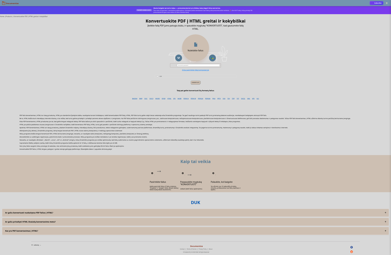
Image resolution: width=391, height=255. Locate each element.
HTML (169, 98)
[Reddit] (355, 252)
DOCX (151, 98)
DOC (145, 98)
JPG (174, 98)
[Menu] (386, 3)
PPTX (219, 98)
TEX (228, 98)
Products (9, 16)
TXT (238, 98)
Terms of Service (192, 249)
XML (248, 98)
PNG (213, 98)
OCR (161, 76)
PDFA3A (207, 98)
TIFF (233, 98)
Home (2, 16)
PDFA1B (193, 98)
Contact (182, 249)
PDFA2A (200, 98)
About (211, 249)
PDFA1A (186, 98)
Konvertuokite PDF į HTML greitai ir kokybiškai (31, 16)
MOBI (179, 98)
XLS (258, 98)
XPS (253, 98)
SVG (224, 98)
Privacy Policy (203, 249)
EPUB (163, 98)
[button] (178, 58)
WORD (157, 98)
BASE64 (134, 98)
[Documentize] (196, 245)
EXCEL (243, 98)
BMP (140, 98)
